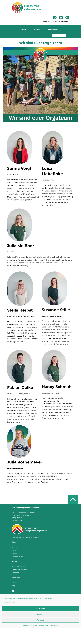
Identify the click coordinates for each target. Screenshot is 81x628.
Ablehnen (40, 614)
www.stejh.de (17, 520)
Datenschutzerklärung (42, 625)
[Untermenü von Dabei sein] (59, 29)
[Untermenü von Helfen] (41, 29)
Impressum (54, 625)
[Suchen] (67, 35)
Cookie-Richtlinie (28, 625)
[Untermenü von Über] (26, 29)
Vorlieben (40, 620)
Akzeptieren (40, 608)
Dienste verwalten (9, 602)
